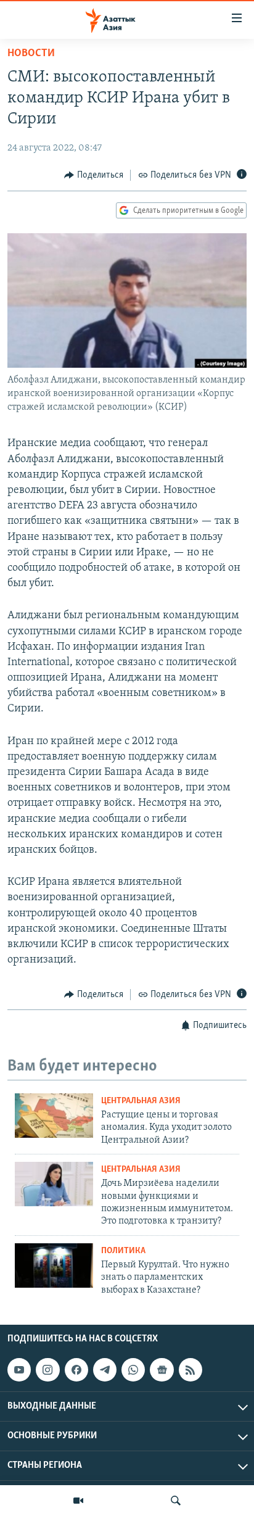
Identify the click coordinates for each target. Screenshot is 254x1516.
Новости (31, 53)
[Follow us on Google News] (161, 1369)
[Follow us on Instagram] (47, 1369)
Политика (123, 1251)
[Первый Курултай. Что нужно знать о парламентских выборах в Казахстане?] (54, 1265)
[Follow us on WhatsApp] (133, 1369)
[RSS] (190, 1369)
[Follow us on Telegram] (105, 1369)
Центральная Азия (141, 1101)
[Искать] (175, 1500)
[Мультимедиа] (78, 1500)
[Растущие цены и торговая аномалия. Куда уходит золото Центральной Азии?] (54, 1115)
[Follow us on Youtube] (19, 1369)
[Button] (93, 175)
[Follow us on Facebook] (76, 1369)
